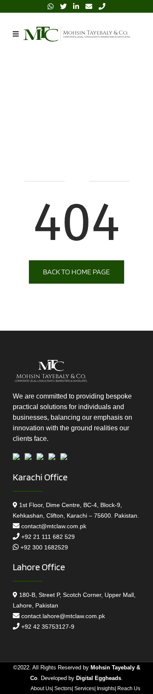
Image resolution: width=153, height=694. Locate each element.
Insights (106, 688)
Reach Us (128, 688)
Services (84, 688)
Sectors (63, 688)
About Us (41, 688)
